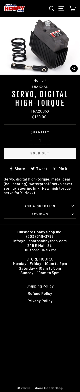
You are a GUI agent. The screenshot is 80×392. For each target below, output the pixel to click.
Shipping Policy (40, 286)
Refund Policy (40, 293)
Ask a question (39, 206)
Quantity (40, 132)
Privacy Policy (40, 300)
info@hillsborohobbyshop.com (40, 240)
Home (39, 80)
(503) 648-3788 (40, 236)
